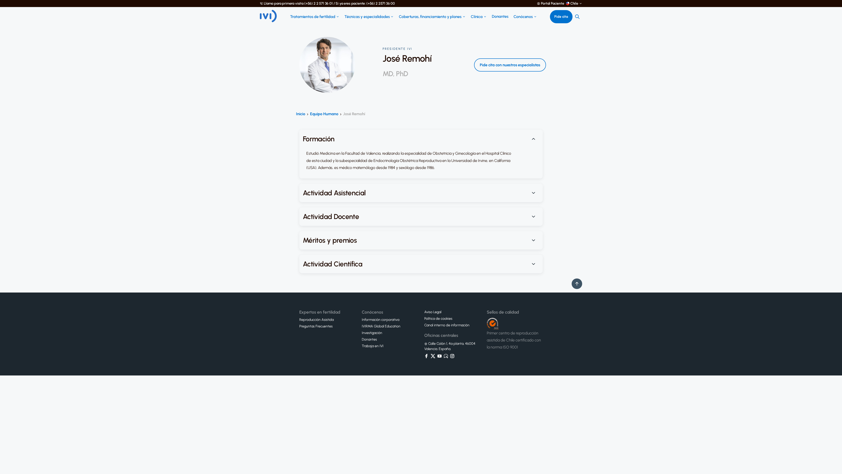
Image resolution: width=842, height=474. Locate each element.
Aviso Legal (432, 312)
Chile (574, 3)
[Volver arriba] (577, 283)
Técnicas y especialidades (367, 16)
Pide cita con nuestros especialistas (510, 65)
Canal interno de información (446, 325)
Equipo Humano (324, 113)
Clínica (477, 16)
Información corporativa (380, 320)
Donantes (500, 16)
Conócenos (523, 16)
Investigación (372, 333)
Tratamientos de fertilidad (312, 16)
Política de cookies (438, 319)
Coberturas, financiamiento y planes (430, 16)
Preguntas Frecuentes (316, 326)
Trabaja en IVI (373, 346)
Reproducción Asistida (316, 320)
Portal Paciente (552, 3)
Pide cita (561, 16)
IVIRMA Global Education (381, 326)
